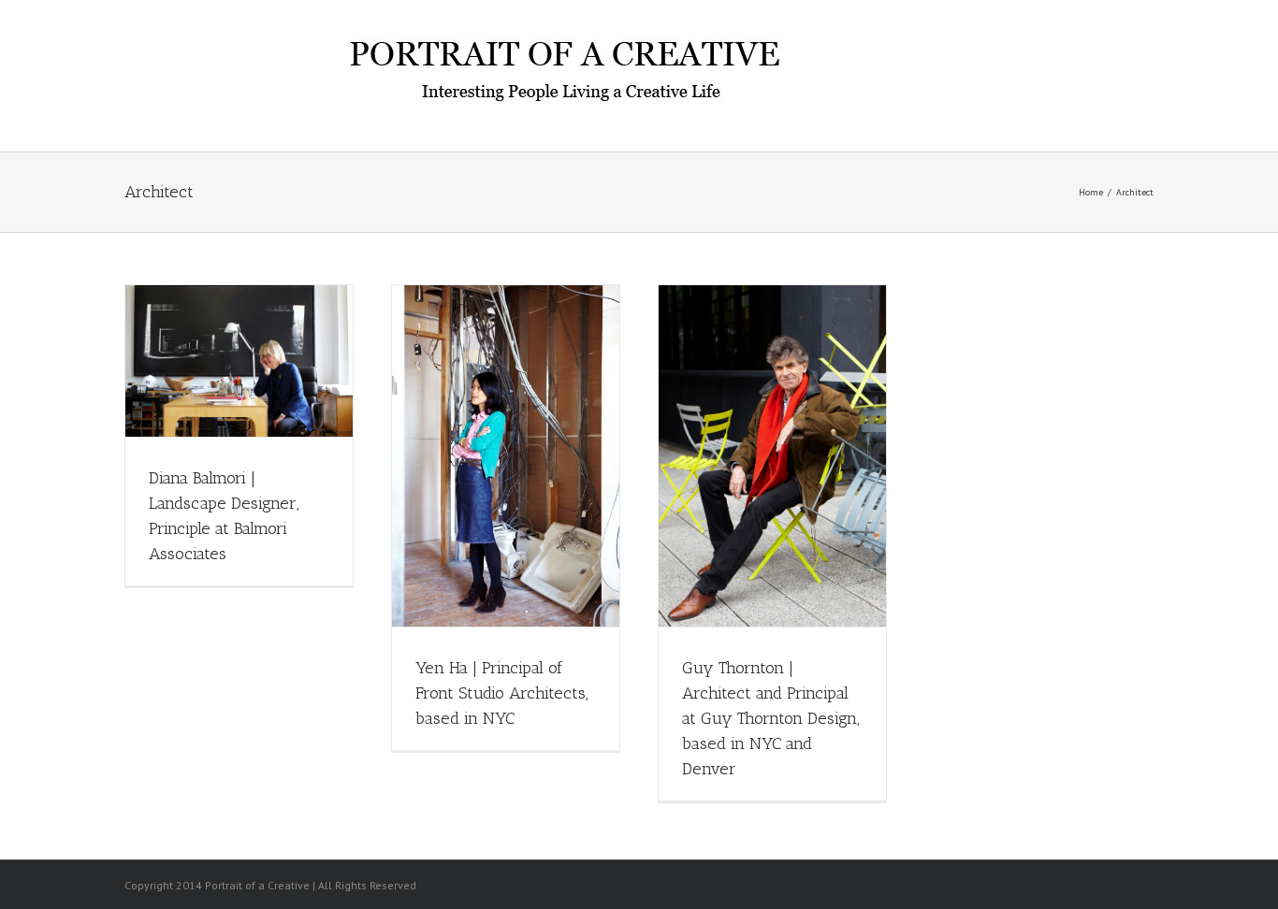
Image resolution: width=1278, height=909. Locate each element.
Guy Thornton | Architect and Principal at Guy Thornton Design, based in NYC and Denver (771, 718)
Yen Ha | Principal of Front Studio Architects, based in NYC (501, 693)
